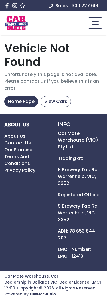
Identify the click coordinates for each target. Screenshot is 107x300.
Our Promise (18, 149)
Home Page (21, 101)
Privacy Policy (19, 170)
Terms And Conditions (17, 160)
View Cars (55, 101)
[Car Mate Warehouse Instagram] (16, 5)
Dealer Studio (43, 294)
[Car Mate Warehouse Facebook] (8, 5)
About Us (14, 136)
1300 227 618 (84, 5)
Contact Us (17, 143)
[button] (95, 23)
